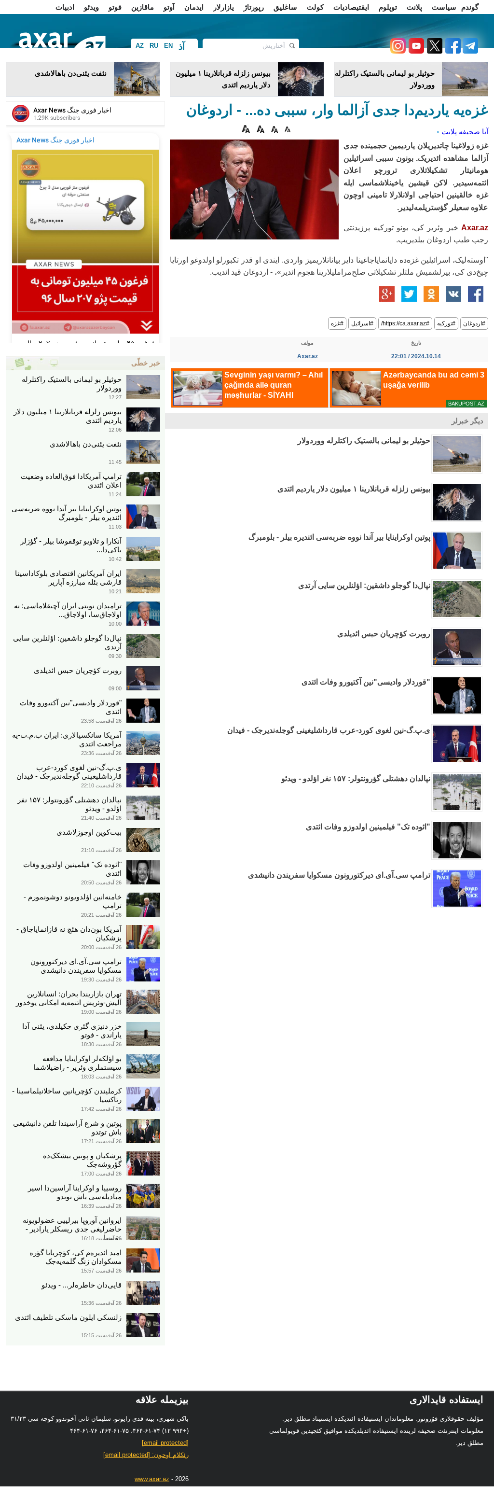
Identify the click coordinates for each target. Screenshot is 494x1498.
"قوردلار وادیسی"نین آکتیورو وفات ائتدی (366, 682)
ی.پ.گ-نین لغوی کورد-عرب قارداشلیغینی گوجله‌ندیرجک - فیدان (328, 730)
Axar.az (474, 228)
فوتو (115, 7)
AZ (140, 45)
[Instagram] (397, 51)
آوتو (169, 7)
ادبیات (64, 7)
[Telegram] (469, 51)
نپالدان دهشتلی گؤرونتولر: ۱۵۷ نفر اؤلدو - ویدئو (355, 778)
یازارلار (223, 7)
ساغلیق (285, 7)
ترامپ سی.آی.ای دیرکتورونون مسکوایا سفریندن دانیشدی (339, 875)
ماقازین (142, 7)
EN (168, 45)
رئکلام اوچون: (146, 1454)
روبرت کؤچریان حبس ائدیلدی (383, 634)
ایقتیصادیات (351, 7)
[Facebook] (451, 51)
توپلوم (388, 7)
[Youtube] (415, 51)
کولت (315, 7)
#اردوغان (474, 323)
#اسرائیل (362, 323)
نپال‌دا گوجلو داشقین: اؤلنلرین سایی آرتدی (364, 585)
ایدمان (194, 7)
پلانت (414, 7)
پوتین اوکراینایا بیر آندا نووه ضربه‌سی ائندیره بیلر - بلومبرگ (339, 537)
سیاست (444, 7)
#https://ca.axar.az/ (405, 323)
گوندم (470, 7)
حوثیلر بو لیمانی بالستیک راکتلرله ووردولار (364, 440)
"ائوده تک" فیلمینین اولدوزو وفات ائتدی (368, 827)
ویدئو (91, 7)
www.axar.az (152, 1479)
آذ (181, 47)
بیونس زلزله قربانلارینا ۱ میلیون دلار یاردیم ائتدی (353, 489)
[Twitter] (433, 51)
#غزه (337, 323)
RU (154, 45)
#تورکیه (446, 323)
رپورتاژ (254, 7)
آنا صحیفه (473, 131)
